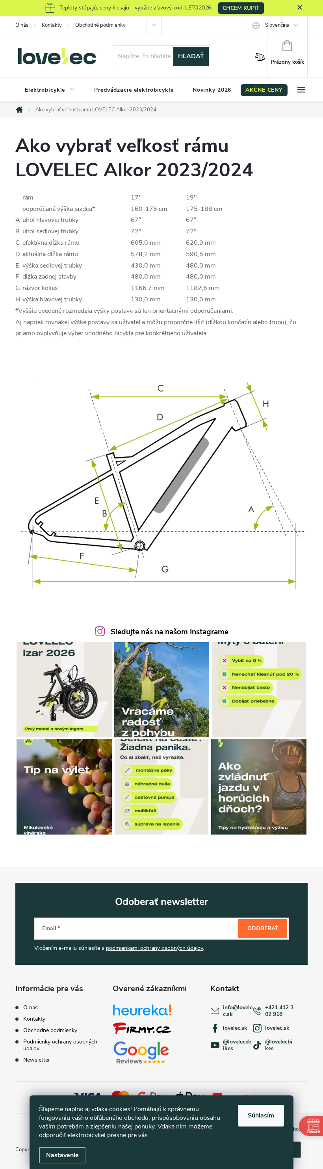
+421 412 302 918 (279, 1011)
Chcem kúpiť (241, 8)
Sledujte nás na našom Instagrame (169, 632)
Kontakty (52, 25)
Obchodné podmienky (100, 25)
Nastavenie (62, 1155)
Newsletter (36, 1060)
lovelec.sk (235, 1028)
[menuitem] (50, 90)
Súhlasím (261, 1115)
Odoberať (262, 928)
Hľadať (191, 56)
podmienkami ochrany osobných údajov (154, 948)
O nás (21, 25)
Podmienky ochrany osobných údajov (60, 1045)
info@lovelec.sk (237, 1011)
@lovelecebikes (237, 1045)
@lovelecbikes (278, 1045)
